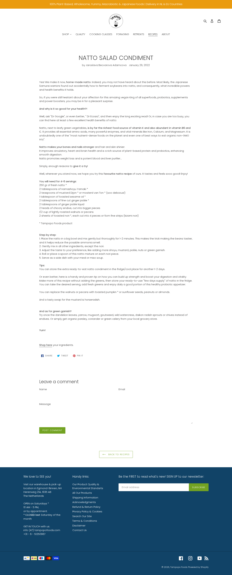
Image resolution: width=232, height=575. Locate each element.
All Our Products (82, 493)
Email (122, 389)
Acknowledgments (84, 502)
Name (43, 389)
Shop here (45, 345)
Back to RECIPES (119, 454)
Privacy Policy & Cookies (87, 511)
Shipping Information (85, 497)
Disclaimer (78, 525)
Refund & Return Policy (86, 507)
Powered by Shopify (198, 567)
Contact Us (79, 530)
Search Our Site (82, 516)
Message (45, 404)
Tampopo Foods (179, 567)
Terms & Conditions (84, 521)
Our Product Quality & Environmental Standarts (87, 486)
